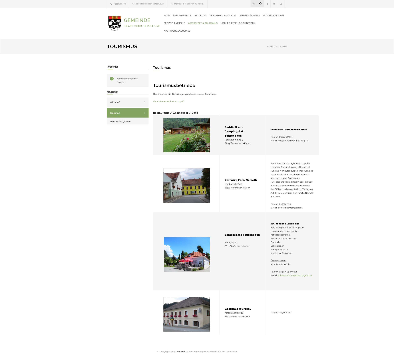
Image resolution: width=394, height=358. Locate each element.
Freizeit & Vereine (174, 23)
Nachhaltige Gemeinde (177, 31)
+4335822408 (120, 4)
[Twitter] (274, 4)
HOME (270, 46)
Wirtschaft (115, 102)
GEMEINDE (142, 22)
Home (167, 15)
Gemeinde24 (182, 351)
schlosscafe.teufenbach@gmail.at (295, 275)
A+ (254, 3)
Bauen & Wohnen (249, 15)
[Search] (281, 4)
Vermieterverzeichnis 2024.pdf (127, 80)
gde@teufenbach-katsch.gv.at (150, 4)
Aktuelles (200, 15)
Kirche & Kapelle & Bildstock (238, 23)
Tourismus (115, 113)
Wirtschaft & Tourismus (203, 23)
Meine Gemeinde (182, 15)
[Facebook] (267, 4)
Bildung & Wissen (273, 15)
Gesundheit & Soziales (223, 15)
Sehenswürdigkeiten (120, 121)
